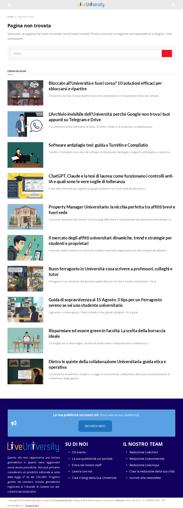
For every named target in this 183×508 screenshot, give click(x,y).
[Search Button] (167, 53)
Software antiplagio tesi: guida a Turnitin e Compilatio (98, 145)
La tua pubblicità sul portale (92, 459)
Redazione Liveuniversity (147, 459)
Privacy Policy (32, 505)
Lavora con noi (82, 471)
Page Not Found (25, 16)
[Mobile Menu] (9, 4)
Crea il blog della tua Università (94, 478)
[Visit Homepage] (91, 4)
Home (11, 16)
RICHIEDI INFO (95, 426)
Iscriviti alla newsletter (145, 478)
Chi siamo (79, 452)
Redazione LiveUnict (144, 452)
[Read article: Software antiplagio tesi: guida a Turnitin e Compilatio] (25, 155)
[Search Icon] (173, 4)
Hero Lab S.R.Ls (33, 500)
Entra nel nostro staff (86, 465)
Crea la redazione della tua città (152, 471)
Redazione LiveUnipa (144, 465)
